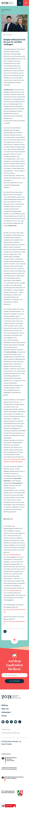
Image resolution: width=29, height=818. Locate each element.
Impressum (5, 729)
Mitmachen (5, 712)
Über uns (5, 709)
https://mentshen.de (13, 554)
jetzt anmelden (14, 681)
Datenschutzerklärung (10, 733)
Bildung (4, 705)
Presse (4, 716)
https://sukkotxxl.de (14, 590)
